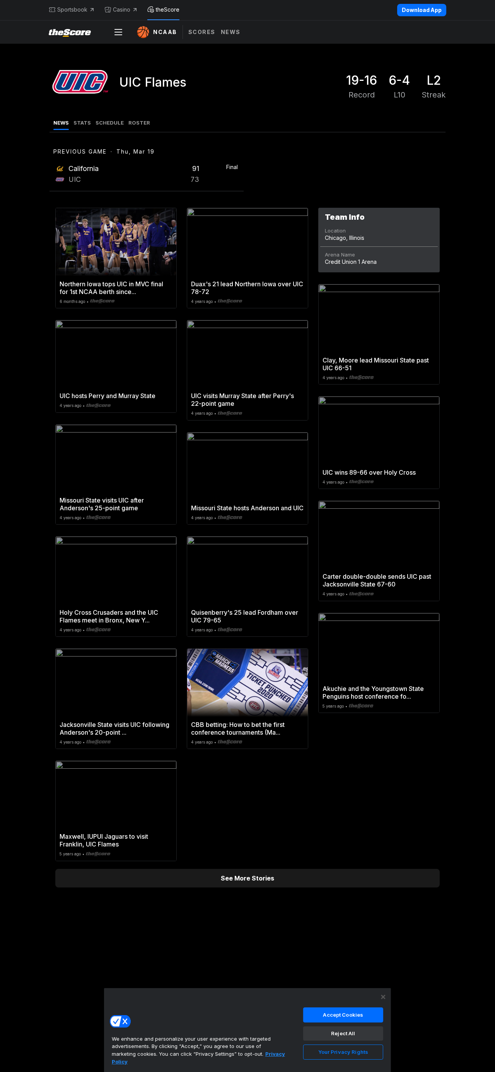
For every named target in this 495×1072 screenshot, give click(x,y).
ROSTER (139, 123)
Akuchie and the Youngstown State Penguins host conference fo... (373, 692)
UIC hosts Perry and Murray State (107, 396)
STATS (82, 123)
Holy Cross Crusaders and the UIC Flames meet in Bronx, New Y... (109, 616)
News (231, 32)
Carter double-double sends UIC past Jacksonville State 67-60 (377, 580)
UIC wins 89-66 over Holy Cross (369, 472)
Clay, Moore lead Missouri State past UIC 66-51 (376, 364)
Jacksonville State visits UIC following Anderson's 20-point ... (114, 728)
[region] (247, 1030)
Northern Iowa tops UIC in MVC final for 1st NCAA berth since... (111, 288)
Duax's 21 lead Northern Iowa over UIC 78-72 (247, 288)
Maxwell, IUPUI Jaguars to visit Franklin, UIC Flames (104, 840)
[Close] (383, 997)
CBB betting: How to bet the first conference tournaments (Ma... (238, 728)
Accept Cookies (343, 1015)
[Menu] (118, 32)
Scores (201, 32)
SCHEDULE (110, 123)
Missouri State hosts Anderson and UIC (247, 508)
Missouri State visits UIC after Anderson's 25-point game (102, 504)
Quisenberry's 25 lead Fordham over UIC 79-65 (244, 616)
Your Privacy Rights (343, 1052)
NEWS (61, 123)
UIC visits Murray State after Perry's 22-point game (242, 399)
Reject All (343, 1033)
